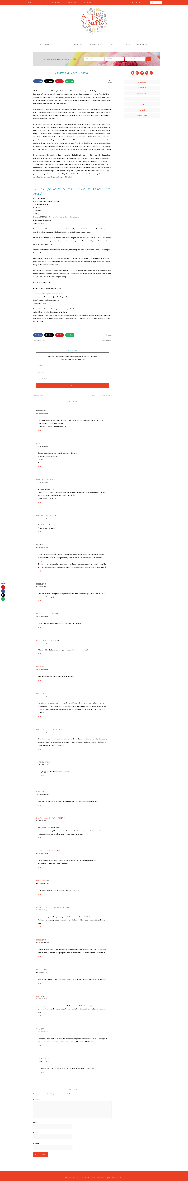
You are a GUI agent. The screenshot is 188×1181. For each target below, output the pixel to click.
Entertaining (142, 110)
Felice (39, 693)
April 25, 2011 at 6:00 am (42, 821)
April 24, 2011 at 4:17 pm (42, 547)
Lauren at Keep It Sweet (46, 614)
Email (35, 1133)
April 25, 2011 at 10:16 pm (42, 942)
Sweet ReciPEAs (94, 21)
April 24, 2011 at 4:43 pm (42, 643)
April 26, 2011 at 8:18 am (42, 972)
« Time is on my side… (38, 395)
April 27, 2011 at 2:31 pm (45, 765)
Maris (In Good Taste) (45, 515)
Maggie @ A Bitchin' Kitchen (48, 729)
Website (36, 1143)
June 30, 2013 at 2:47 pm (42, 1031)
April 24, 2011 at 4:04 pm (42, 518)
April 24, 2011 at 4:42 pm (42, 616)
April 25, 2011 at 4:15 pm (42, 910)
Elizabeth (40, 969)
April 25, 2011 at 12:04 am (42, 794)
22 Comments (106, 340)
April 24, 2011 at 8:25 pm (42, 732)
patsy (38, 667)
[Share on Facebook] (3, 591)
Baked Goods (142, 82)
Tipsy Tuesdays (142, 93)
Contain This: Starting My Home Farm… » (101, 395)
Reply (39, 430)
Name (35, 1122)
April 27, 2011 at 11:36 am (42, 999)
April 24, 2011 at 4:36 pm (42, 586)
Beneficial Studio (118, 1177)
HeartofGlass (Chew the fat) (48, 818)
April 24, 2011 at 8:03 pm (42, 696)
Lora (38, 791)
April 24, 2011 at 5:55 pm (42, 669)
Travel (142, 104)
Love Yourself (142, 88)
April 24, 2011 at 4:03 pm (42, 482)
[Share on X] (3, 595)
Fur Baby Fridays (142, 99)
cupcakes (37, 340)
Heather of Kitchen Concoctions (50, 907)
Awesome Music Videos (46, 851)
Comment (37, 1099)
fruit (43, 340)
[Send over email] (3, 599)
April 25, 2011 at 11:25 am (42, 883)
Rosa (38, 443)
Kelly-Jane (40, 880)
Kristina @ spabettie (44, 479)
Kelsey (39, 940)
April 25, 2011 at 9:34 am (42, 853)
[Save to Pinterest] (3, 587)
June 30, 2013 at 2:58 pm (45, 1061)
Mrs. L (38, 996)
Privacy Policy (142, 116)
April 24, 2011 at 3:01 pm (42, 446)
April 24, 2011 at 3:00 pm (42, 413)
